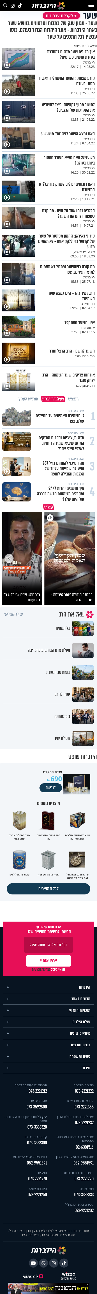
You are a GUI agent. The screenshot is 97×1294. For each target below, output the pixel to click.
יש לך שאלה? (13, 614)
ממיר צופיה (87, 1188)
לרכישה (51, 788)
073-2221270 (37, 1179)
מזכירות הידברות (84, 1085)
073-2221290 (84, 1179)
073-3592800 (36, 1107)
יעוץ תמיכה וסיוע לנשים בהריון (75, 1157)
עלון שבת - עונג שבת (80, 1101)
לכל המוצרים (48, 888)
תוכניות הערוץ (79, 1010)
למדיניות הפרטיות (41, 969)
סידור (86, 1068)
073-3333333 (84, 1194)
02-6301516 (85, 1147)
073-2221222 (84, 1091)
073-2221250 (37, 1194)
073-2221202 (84, 1210)
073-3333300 (37, 1143)
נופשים (42, 1173)
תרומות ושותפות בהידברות (30, 1085)
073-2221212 (38, 1091)
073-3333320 (37, 1127)
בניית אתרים (68, 1278)
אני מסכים (46, 969)
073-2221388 (84, 1107)
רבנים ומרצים (80, 1045)
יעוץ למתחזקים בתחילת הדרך (75, 1117)
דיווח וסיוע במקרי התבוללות (30, 1157)
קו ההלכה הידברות (35, 1137)
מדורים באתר (81, 999)
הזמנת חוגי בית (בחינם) (79, 1173)
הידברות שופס (38, 1188)
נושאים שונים (80, 1033)
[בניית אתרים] (68, 1274)
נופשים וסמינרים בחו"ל (79, 1204)
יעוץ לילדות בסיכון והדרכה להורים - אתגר (25, 1119)
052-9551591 (84, 1163)
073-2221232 (84, 1123)
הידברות (84, 987)
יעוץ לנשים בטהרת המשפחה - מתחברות (74, 1139)
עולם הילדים (81, 1022)
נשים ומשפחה (79, 1056)
